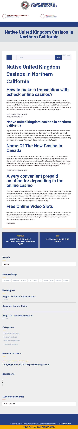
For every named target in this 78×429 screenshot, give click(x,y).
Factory (23, 280)
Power (46, 280)
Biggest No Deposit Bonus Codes (19, 296)
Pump (51, 280)
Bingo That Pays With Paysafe (17, 315)
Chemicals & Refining (11, 333)
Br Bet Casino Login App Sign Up (17, 170)
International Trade (10, 337)
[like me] (14, 57)
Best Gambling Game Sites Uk (16, 114)
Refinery (58, 280)
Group (35, 280)
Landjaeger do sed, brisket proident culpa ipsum (26, 364)
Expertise (16, 280)
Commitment (6, 280)
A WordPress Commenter (9, 361)
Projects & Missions (11, 344)
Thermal (66, 280)
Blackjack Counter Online (14, 306)
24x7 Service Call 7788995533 (39, 427)
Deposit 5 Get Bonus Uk (14, 116)
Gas (30, 280)
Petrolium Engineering (12, 340)
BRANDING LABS (66, 424)
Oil (40, 280)
